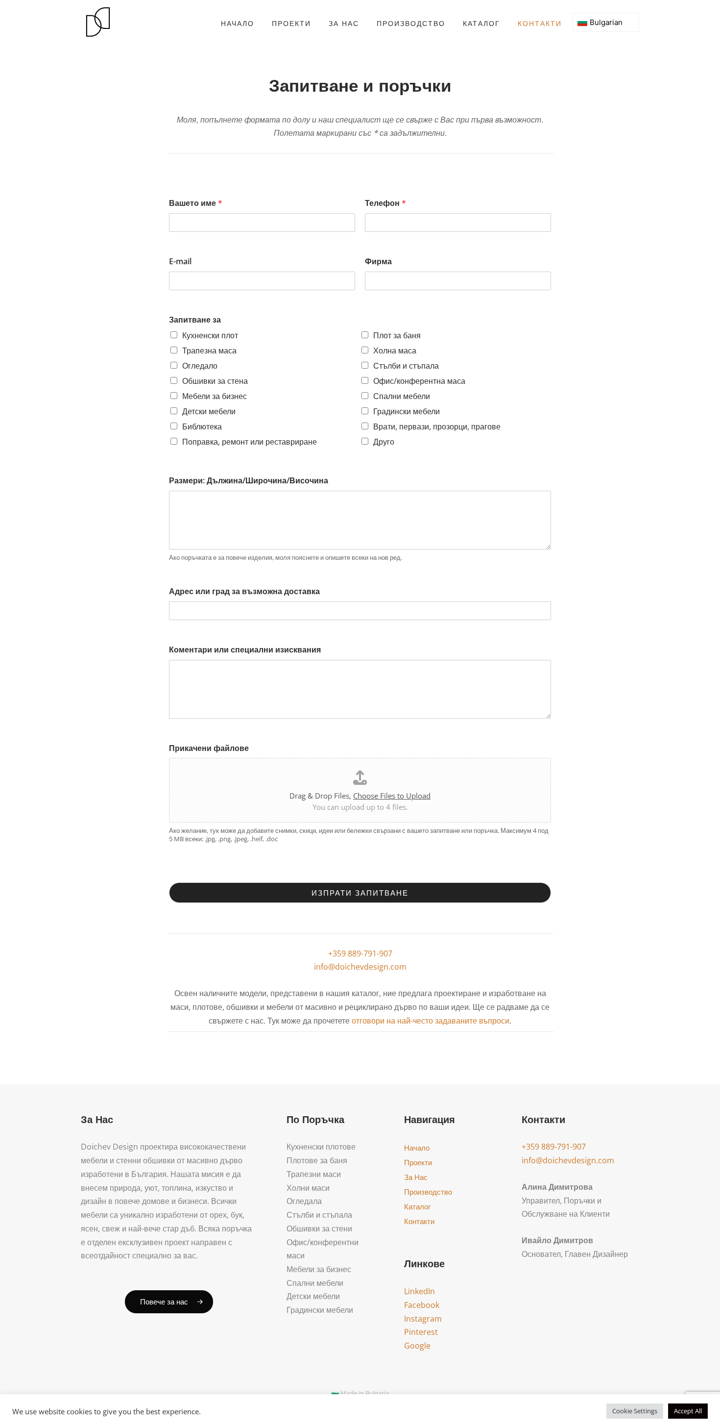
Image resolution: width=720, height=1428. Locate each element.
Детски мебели (209, 411)
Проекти (291, 23)
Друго (383, 441)
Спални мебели (401, 396)
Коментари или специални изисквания (245, 650)
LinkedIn (419, 1291)
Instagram (423, 1318)
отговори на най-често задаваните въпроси (430, 1020)
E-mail (180, 261)
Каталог (481, 23)
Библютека (202, 426)
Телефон (385, 203)
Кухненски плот (210, 335)
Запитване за (195, 320)
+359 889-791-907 (360, 953)
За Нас (344, 23)
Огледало (199, 365)
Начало (237, 23)
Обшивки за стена (215, 381)
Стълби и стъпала (406, 365)
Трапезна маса (209, 350)
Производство (411, 23)
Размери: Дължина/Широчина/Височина (248, 481)
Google (417, 1345)
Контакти (540, 23)
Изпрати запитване (360, 893)
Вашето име (195, 203)
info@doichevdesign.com (360, 966)
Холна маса (394, 350)
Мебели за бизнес (214, 396)
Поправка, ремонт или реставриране (249, 441)
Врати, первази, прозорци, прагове (437, 426)
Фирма (378, 261)
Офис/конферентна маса (419, 381)
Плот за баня (397, 335)
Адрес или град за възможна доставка (244, 591)
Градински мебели (406, 411)
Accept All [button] (688, 1410)
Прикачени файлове (209, 748)
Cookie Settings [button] (634, 1410)
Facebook (421, 1305)
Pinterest (421, 1332)
